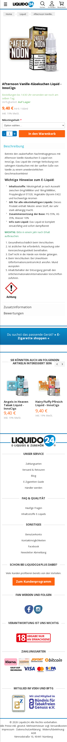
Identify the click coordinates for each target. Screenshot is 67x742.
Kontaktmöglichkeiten (33, 540)
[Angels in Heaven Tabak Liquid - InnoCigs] (18, 386)
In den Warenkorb (42, 134)
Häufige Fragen (33, 508)
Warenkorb (61, 7)
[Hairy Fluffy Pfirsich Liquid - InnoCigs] (49, 386)
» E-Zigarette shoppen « (39, 336)
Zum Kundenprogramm (33, 581)
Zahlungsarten (34, 463)
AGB (33, 733)
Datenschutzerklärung (28, 729)
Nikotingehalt (11, 120)
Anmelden (52, 7)
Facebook (33, 546)
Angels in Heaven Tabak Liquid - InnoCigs (16, 405)
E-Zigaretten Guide (33, 481)
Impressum (8, 729)
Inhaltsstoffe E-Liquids (33, 514)
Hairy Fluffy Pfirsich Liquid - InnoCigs (49, 403)
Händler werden (33, 487)
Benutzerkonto (33, 534)
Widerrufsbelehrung (53, 729)
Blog (33, 475)
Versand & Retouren (33, 469)
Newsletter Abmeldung (33, 552)
